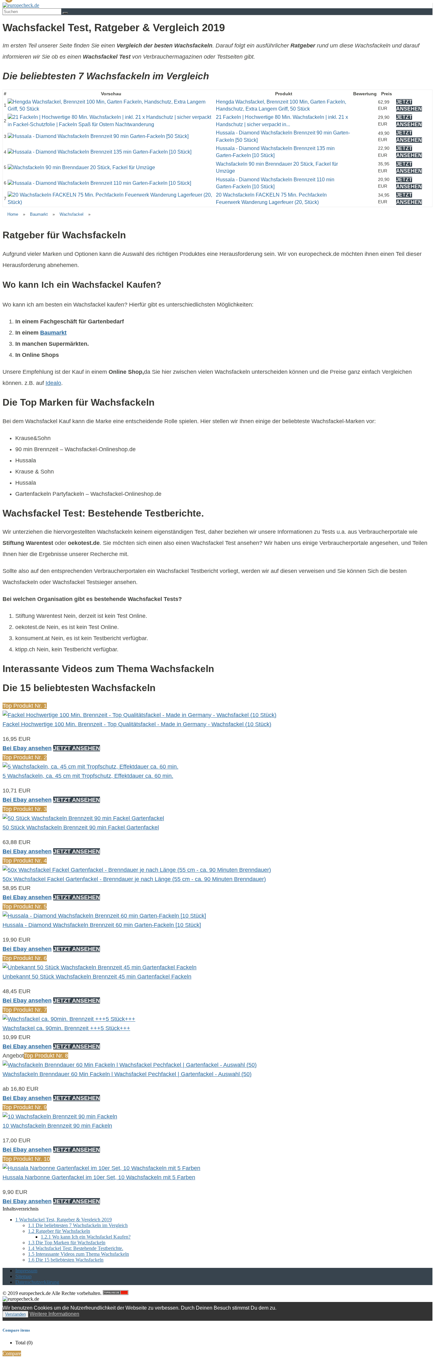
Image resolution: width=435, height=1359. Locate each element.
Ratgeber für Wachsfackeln (59, 1231)
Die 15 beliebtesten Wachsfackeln (65, 1259)
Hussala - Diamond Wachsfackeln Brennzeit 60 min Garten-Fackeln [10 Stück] (102, 925)
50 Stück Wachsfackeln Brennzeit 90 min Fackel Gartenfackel (81, 827)
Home (12, 214)
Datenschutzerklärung (37, 1282)
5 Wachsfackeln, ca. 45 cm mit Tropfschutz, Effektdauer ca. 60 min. (88, 776)
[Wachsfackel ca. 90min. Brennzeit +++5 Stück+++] (69, 1019)
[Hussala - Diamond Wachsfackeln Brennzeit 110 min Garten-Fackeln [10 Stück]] (99, 183)
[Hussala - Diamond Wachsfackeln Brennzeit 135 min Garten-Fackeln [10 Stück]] (99, 152)
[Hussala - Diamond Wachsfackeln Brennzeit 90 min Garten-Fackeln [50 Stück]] (98, 136)
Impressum (26, 1270)
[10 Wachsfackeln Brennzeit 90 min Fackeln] (60, 1116)
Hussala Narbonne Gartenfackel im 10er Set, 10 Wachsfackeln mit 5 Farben (99, 1177)
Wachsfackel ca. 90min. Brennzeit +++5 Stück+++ (66, 1028)
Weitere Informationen (54, 1314)
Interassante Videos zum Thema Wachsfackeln (78, 1254)
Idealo (53, 383)
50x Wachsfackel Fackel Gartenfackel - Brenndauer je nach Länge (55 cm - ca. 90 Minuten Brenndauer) (134, 879)
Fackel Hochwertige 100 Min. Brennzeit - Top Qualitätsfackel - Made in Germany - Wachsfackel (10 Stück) (137, 724)
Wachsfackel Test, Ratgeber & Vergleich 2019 (63, 1219)
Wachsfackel (71, 214)
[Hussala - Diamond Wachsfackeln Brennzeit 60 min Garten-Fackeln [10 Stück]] (104, 916)
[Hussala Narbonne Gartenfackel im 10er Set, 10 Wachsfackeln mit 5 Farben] (101, 1168)
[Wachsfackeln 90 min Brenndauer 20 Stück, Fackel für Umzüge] (81, 167)
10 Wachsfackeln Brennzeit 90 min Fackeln (57, 1126)
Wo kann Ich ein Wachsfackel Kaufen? (86, 1237)
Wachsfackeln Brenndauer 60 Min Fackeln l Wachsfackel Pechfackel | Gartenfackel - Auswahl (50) (127, 1074)
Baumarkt (39, 214)
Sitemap (23, 1276)
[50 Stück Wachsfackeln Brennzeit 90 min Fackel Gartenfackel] (83, 818)
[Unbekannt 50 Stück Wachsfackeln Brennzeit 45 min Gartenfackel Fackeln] (99, 967)
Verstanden (15, 1314)
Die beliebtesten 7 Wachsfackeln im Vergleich (78, 1225)
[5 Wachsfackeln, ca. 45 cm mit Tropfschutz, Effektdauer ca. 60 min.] (90, 766)
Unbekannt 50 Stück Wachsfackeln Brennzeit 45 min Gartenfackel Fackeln (97, 976)
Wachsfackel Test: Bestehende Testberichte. (75, 1248)
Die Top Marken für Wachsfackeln (66, 1242)
